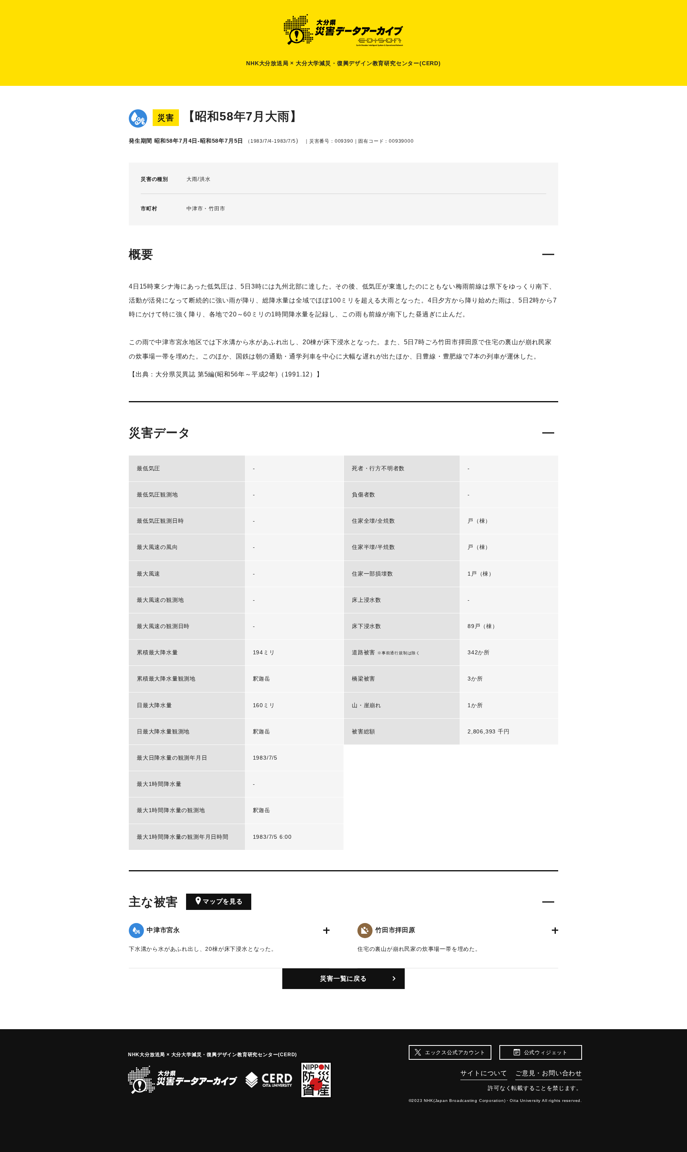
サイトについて (483, 1073)
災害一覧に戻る (343, 978)
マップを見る (223, 901)
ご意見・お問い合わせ (548, 1073)
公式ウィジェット (546, 1052)
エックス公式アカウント (455, 1052)
